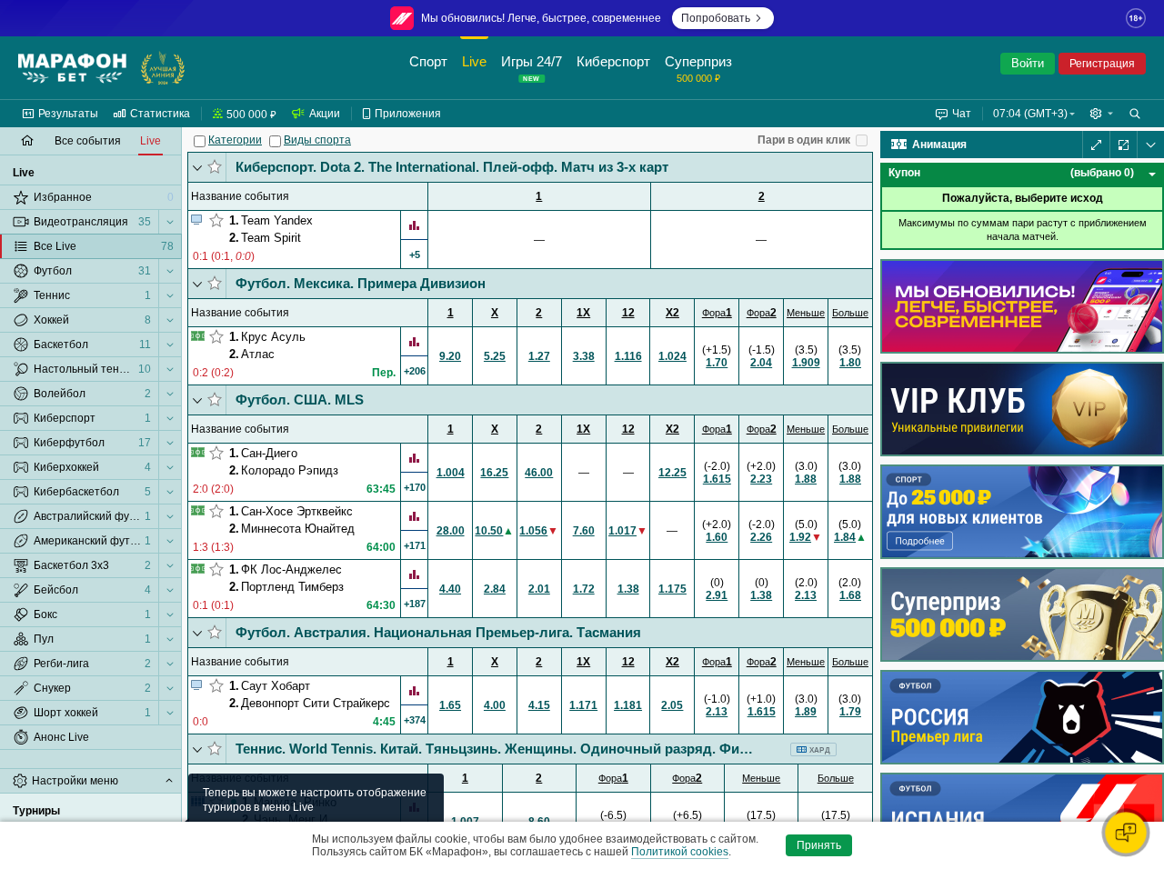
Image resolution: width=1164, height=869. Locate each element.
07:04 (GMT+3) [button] (1030, 113)
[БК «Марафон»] (72, 68)
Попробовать (715, 18)
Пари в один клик (804, 140)
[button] (1101, 113)
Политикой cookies (679, 851)
